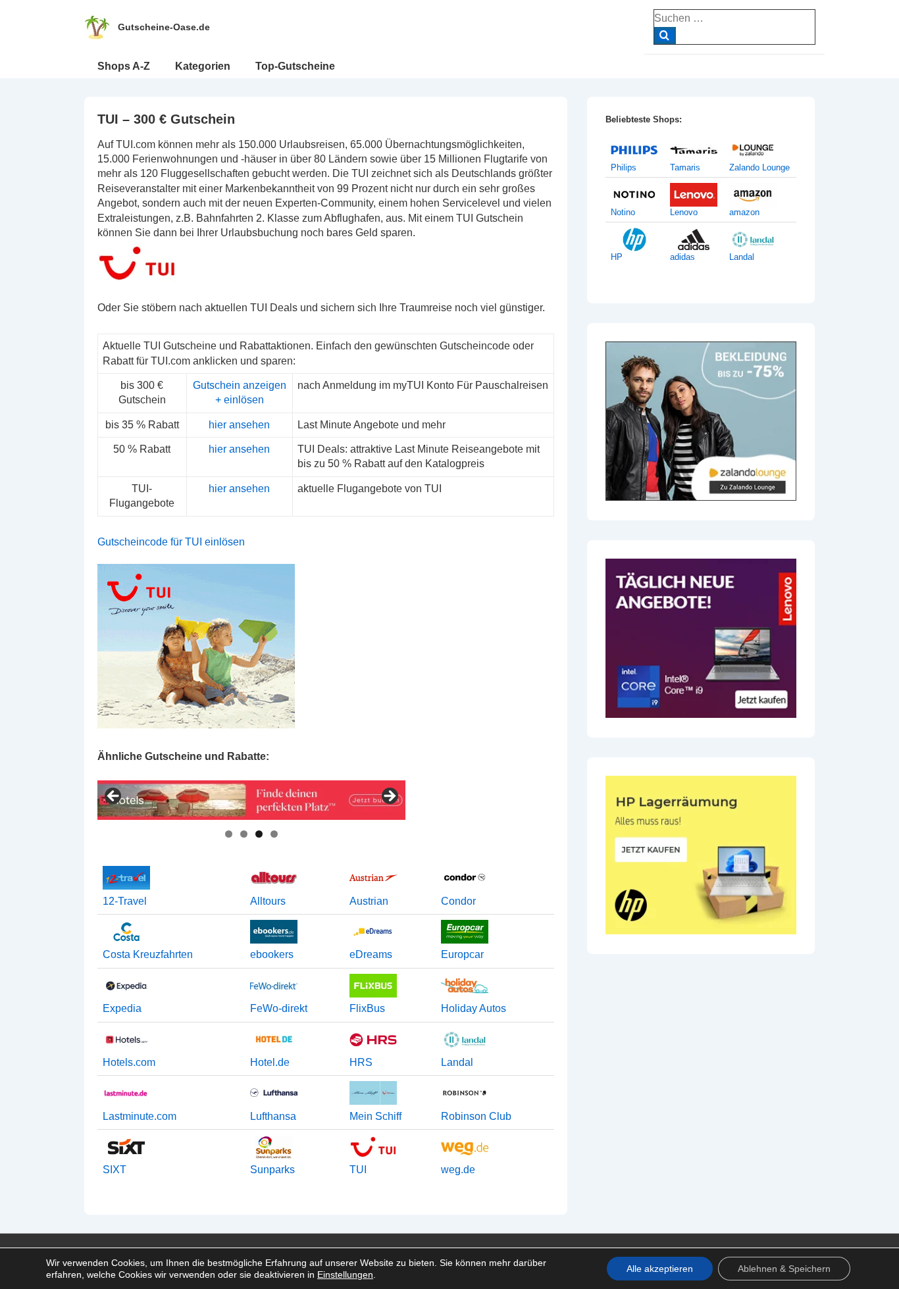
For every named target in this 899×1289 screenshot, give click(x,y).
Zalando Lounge (759, 167)
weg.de (458, 1169)
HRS (360, 1062)
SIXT (114, 1169)
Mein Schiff (375, 1116)
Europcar (462, 954)
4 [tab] (274, 834)
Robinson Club (476, 1116)
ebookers (272, 954)
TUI (358, 1169)
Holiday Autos (473, 1008)
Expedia (122, 1008)
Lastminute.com (139, 1116)
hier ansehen (239, 424)
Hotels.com (129, 1062)
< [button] (114, 797)
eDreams (370, 954)
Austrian (368, 901)
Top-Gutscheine (295, 66)
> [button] (389, 797)
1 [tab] (228, 834)
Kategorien (202, 66)
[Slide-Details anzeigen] (251, 800)
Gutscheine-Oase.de (164, 27)
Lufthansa (273, 1116)
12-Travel (125, 901)
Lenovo (684, 212)
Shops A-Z (123, 66)
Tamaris (685, 167)
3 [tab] (259, 834)
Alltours (268, 901)
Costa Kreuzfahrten (148, 954)
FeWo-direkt (278, 1008)
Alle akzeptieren (660, 1268)
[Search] (665, 35)
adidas (682, 257)
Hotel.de (270, 1062)
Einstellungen (345, 1274)
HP (617, 257)
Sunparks (272, 1169)
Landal (457, 1062)
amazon (744, 212)
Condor (458, 901)
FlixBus (367, 1008)
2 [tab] (243, 834)
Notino (623, 212)
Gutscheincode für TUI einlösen (171, 541)
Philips (623, 167)
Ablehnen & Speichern (784, 1268)
